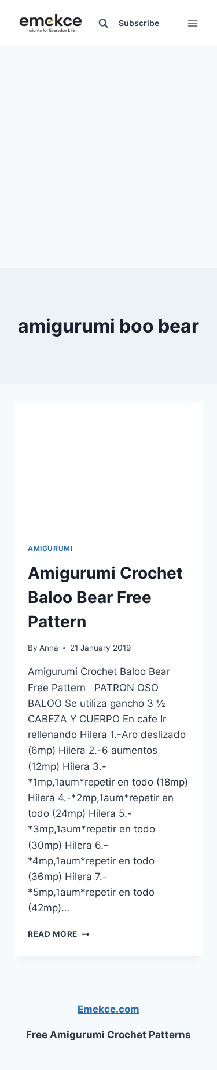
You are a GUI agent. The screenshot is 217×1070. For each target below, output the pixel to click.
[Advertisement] (108, 155)
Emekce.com (108, 1009)
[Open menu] (192, 23)
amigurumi (50, 548)
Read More (59, 933)
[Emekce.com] (50, 23)
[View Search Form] (103, 23)
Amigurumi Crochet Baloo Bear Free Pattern (105, 597)
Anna (48, 647)
